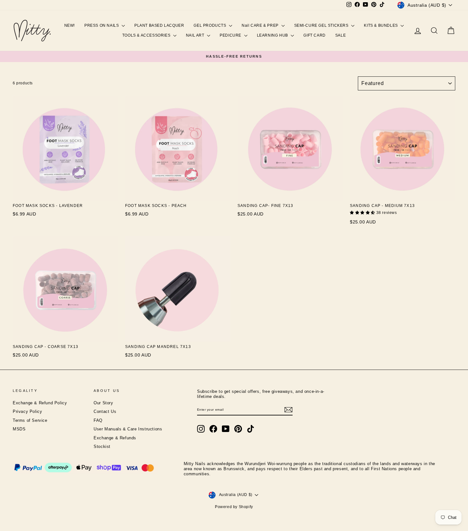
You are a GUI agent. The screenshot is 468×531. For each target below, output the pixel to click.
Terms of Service (30, 420)
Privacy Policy (27, 411)
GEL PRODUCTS (210, 25)
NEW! (69, 25)
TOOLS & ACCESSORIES (147, 35)
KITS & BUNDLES (381, 25)
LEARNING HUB (273, 35)
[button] (363, 212)
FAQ (98, 420)
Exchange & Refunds (115, 438)
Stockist (102, 446)
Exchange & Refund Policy (40, 403)
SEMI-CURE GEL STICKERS (322, 25)
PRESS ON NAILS (102, 25)
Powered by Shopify (234, 507)
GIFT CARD (314, 35)
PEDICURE (231, 35)
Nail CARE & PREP (261, 25)
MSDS (19, 429)
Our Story (103, 403)
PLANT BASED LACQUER (159, 25)
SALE (340, 35)
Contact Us (105, 411)
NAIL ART (195, 35)
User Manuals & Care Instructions (128, 429)
